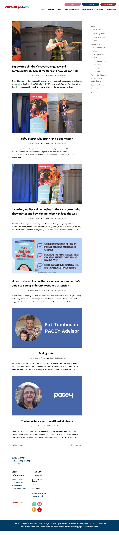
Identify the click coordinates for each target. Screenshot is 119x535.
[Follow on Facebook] (34, 504)
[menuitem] (42, 9)
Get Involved (95, 89)
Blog (51, 75)
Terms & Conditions (19, 488)
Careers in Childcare (98, 85)
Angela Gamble (35, 75)
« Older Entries (17, 445)
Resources (95, 93)
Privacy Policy (17, 479)
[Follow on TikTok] (39, 509)
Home (93, 23)
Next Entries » (76, 445)
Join (72, 4)
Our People (97, 30)
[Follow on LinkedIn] (34, 509)
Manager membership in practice (98, 54)
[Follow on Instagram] (39, 504)
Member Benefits (99, 47)
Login (90, 4)
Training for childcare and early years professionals (98, 78)
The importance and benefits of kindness (47, 421)
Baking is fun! (46, 353)
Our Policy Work (98, 34)
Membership (95, 44)
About (93, 27)
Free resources (108, 4)
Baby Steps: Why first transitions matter (47, 138)
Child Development (60, 75)
